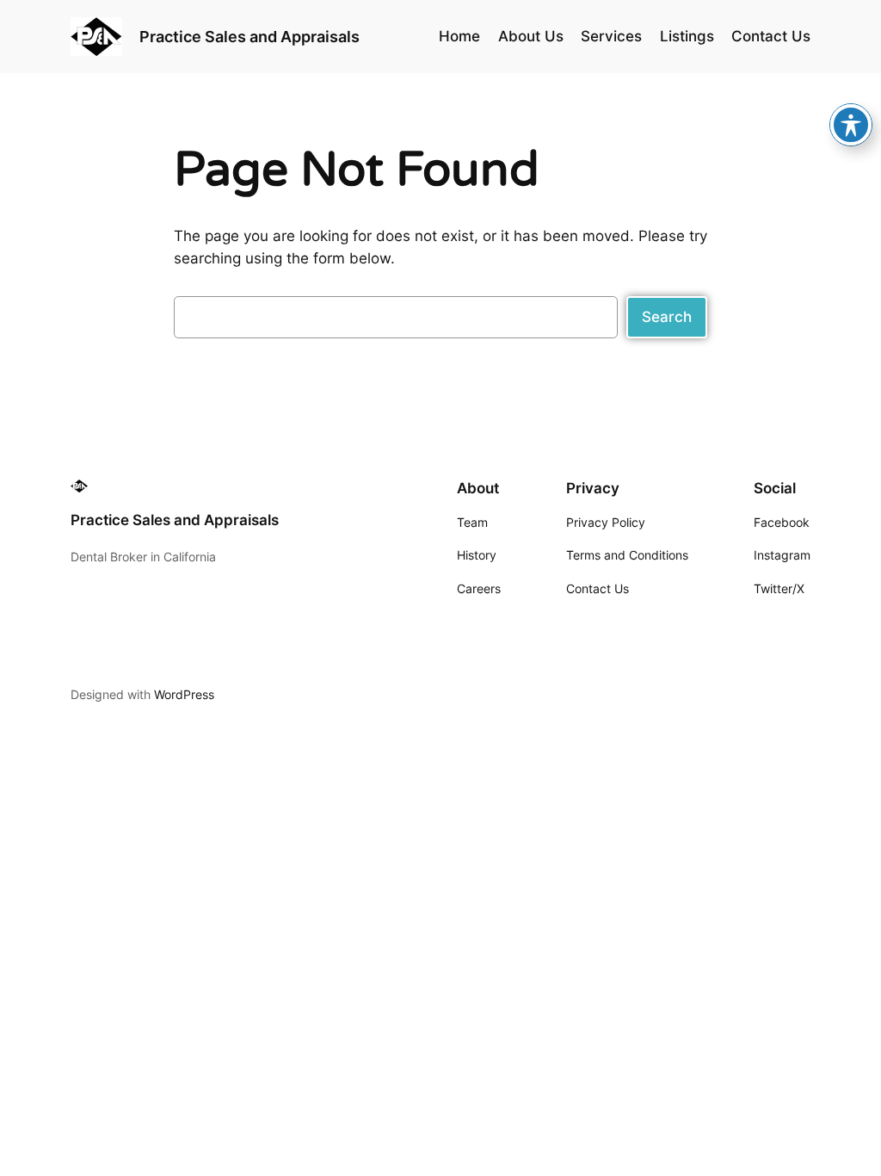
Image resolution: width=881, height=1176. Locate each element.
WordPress (184, 694)
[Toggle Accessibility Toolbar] (851, 124)
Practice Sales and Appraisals (249, 37)
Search (667, 316)
